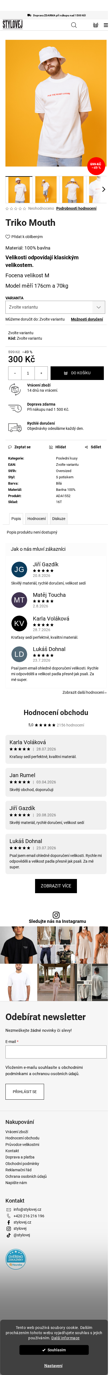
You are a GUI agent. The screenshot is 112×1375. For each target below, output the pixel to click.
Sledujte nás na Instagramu (57, 921)
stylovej (20, 1228)
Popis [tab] (16, 518)
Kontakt (12, 1151)
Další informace (65, 1338)
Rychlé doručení (41, 423)
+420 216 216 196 (29, 1216)
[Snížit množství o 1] (14, 373)
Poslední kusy (66, 458)
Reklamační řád (18, 1170)
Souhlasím (57, 1350)
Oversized (63, 471)
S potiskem (64, 477)
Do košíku (81, 373)
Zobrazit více (56, 886)
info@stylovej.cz (27, 1209)
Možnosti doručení (87, 319)
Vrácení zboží (39, 385)
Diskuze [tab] (58, 518)
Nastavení (53, 1365)
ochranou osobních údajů (55, 1073)
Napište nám (16, 1183)
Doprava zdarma (41, 404)
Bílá (59, 483)
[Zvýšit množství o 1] (41, 373)
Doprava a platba (20, 1157)
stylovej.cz (22, 1222)
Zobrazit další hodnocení (83, 692)
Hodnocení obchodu (56, 712)
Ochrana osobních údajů (26, 1176)
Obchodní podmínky (22, 1163)
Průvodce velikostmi (22, 1144)
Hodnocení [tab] (36, 518)
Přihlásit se (25, 1092)
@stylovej (22, 1235)
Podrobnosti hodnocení (76, 208)
